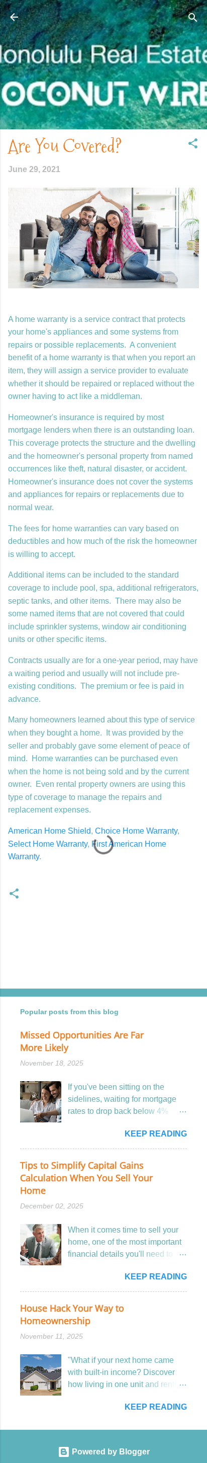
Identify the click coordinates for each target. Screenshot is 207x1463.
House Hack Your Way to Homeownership (72, 1314)
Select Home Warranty (47, 844)
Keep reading (156, 1133)
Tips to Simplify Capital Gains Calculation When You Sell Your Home (86, 1177)
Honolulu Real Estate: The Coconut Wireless (103, 23)
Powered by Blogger (110, 1451)
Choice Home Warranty (136, 831)
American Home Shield (49, 831)
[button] (193, 144)
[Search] (193, 18)
